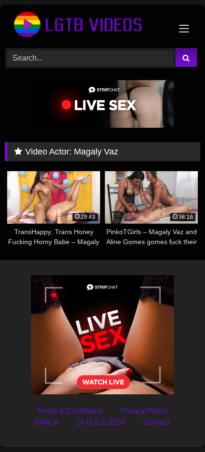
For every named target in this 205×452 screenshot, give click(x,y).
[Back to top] (175, 423)
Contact (156, 422)
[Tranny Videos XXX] (84, 25)
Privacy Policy (144, 411)
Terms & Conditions (70, 411)
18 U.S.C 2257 (101, 422)
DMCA (47, 422)
